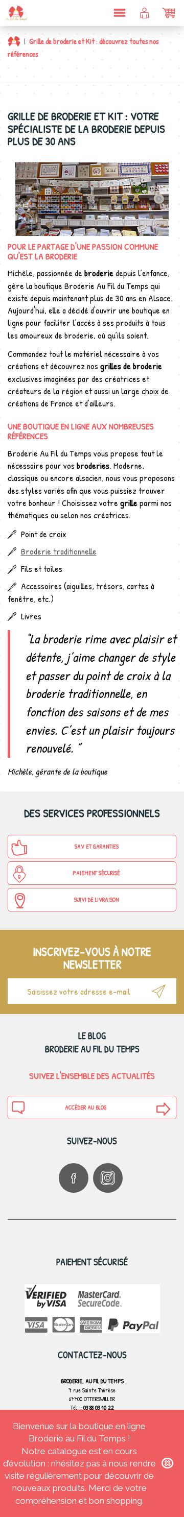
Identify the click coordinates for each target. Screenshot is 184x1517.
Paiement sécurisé (96, 873)
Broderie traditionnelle (59, 551)
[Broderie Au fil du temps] (15, 13)
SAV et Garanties (97, 846)
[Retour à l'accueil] (14, 41)
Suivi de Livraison (96, 899)
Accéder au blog (86, 1107)
